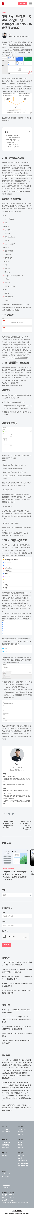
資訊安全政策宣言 (23, 1166)
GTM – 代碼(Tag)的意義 (12, 147)
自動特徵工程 (22, 1129)
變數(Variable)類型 (14, 138)
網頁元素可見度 (13, 144)
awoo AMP (5, 1129)
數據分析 (4, 12)
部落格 (20, 1142)
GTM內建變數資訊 (21, 358)
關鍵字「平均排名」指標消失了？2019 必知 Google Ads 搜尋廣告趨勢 (25, 826)
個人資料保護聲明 (23, 1163)
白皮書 (20, 1145)
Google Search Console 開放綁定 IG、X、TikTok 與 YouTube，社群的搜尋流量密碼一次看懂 (16, 1019)
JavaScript (11, 237)
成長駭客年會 (5, 1145)
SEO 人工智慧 (6, 1132)
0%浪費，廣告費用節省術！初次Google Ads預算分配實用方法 (8, 825)
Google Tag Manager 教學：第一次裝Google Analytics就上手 (17, 175)
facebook (9, 814)
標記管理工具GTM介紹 (16, 45)
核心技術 (20, 1126)
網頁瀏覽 (11, 142)
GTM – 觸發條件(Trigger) (13, 140)
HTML (19, 595)
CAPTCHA (5, 931)
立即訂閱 (6, 945)
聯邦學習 (20, 1134)
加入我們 (20, 1158)
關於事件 (19, 695)
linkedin (13, 814)
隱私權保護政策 (22, 1161)
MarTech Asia (6, 1142)
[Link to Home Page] (3, 3)
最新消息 (4, 1155)
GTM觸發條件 (18, 535)
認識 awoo (21, 1155)
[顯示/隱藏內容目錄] (27, 131)
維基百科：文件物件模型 (20, 408)
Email (4, 921)
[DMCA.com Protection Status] (17, 1210)
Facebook (7, 1174)
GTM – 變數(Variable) (12, 135)
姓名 (4, 912)
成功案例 (20, 1147)
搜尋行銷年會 (5, 1147)
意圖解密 (20, 1132)
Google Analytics (10, 275)
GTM (12, 545)
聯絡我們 (22, 3)
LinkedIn (6, 1176)
